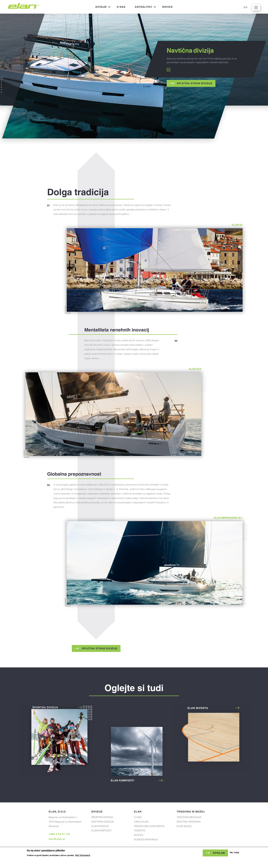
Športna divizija (56, 741)
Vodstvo (139, 831)
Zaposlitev (141, 7)
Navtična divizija (102, 822)
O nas (121, 6)
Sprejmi (219, 852)
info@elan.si (57, 839)
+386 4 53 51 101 (59, 834)
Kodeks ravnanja (146, 840)
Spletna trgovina (189, 822)
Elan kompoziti (134, 753)
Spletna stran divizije (194, 83)
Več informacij (82, 855)
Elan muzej (184, 826)
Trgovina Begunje (189, 817)
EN (246, 7)
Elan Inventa (211, 737)
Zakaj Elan (141, 822)
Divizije (99, 7)
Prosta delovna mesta (149, 826)
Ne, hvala (234, 853)
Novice (167, 6)
